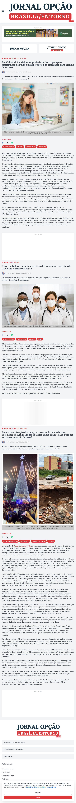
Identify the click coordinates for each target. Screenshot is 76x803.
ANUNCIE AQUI (8, 756)
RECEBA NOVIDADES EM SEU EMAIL (13, 749)
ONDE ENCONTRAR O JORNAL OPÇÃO (14, 742)
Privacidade (41, 787)
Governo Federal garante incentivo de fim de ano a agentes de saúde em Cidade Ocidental (36, 267)
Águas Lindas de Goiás (22, 546)
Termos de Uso (51, 787)
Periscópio (5, 779)
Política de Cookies (31, 787)
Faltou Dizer (6, 772)
